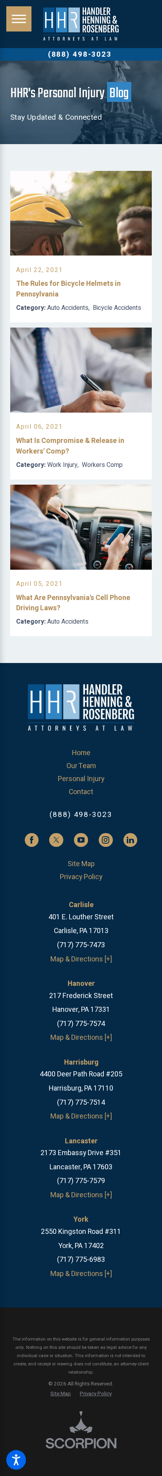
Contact (81, 792)
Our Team (81, 766)
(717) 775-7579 (81, 1181)
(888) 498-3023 (80, 54)
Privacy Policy (81, 877)
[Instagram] (106, 840)
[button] (16, 1460)
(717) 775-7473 (81, 945)
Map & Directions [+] (81, 959)
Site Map (81, 864)
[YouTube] (81, 840)
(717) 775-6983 (81, 1259)
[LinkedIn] (130, 840)
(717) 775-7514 (81, 1102)
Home (81, 753)
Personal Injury (81, 779)
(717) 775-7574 (81, 1024)
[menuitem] (81, 753)
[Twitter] (56, 840)
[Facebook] (32, 840)
